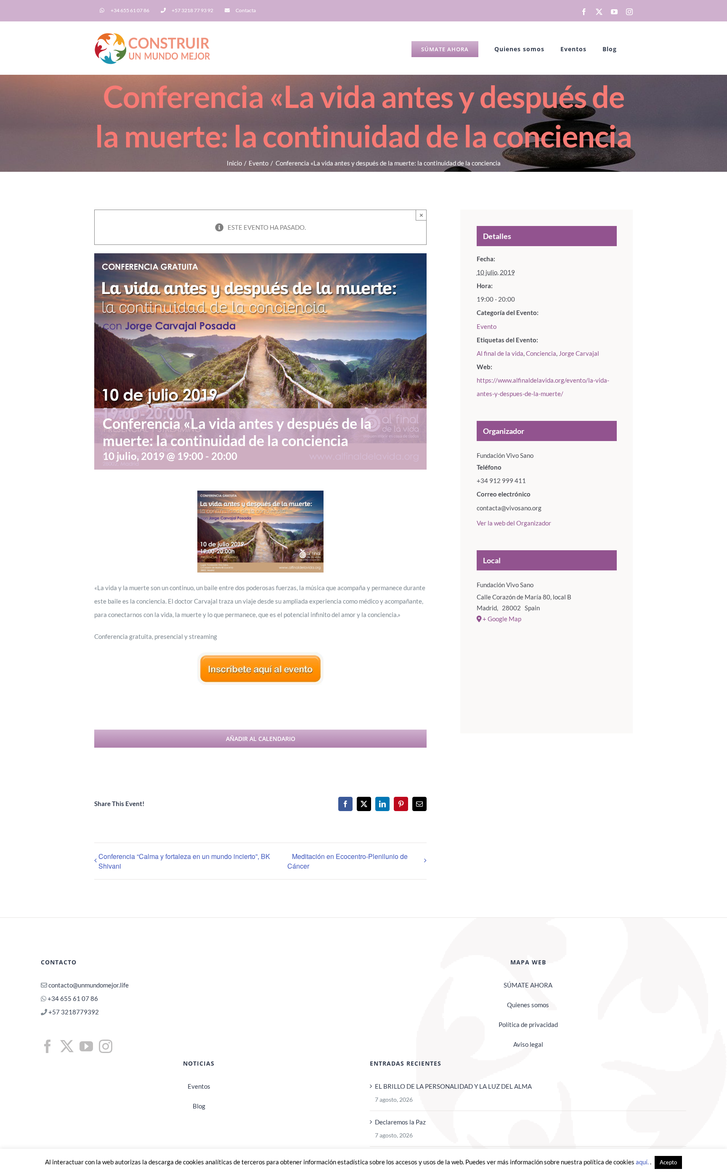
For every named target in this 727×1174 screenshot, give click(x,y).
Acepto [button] (668, 1162)
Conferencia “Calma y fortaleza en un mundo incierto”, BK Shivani (184, 861)
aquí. (643, 1162)
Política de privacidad (528, 1024)
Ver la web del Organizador (514, 523)
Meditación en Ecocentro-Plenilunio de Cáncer (347, 861)
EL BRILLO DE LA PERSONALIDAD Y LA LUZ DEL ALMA (453, 1086)
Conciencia (541, 353)
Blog (199, 1106)
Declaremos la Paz (400, 1122)
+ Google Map (502, 618)
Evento (486, 326)
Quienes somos (528, 1005)
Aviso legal (528, 1044)
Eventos (199, 1086)
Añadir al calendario (260, 738)
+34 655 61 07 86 (73, 998)
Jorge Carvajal (579, 353)
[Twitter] (67, 1046)
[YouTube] (86, 1046)
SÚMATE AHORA (528, 985)
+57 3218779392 (73, 1012)
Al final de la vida (500, 353)
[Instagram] (105, 1046)
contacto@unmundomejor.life (88, 985)
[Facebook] (47, 1046)
